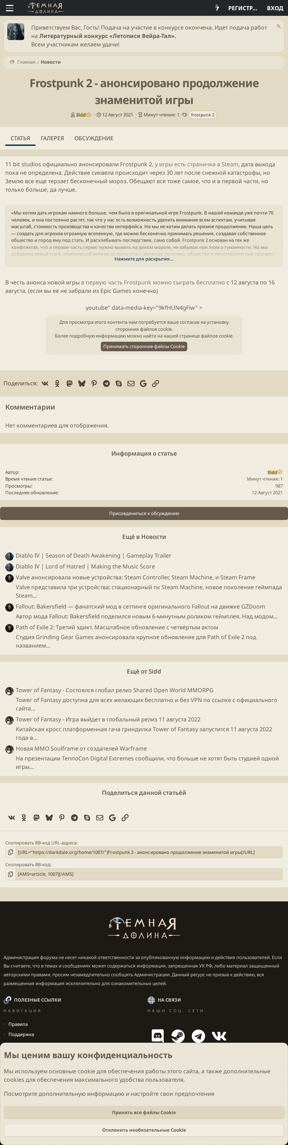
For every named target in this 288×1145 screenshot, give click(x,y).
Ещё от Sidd (144, 671)
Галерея (52, 138)
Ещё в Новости (144, 537)
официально (59, 164)
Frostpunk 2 (136, 164)
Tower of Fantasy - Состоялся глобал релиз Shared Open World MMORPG (115, 690)
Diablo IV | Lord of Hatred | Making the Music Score (85, 566)
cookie (86, 1071)
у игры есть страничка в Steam (196, 164)
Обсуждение (93, 138)
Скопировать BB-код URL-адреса (41, 843)
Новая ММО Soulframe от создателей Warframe (81, 748)
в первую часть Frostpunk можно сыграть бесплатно (153, 282)
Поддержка (21, 1034)
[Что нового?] (217, 8)
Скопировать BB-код (27, 864)
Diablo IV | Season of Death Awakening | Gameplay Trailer (93, 555)
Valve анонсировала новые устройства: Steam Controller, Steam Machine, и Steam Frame (135, 577)
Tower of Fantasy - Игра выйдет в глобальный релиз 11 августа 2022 (108, 719)
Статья (20, 138)
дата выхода (258, 164)
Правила (18, 1024)
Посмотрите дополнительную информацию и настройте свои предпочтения (109, 1094)
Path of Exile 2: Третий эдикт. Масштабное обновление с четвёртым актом (117, 627)
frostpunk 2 (203, 115)
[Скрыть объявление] (278, 27)
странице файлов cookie (206, 336)
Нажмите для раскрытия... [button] (144, 259)
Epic (105, 291)
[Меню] (9, 8)
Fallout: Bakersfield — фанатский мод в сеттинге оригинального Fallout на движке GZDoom (140, 606)
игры (73, 282)
